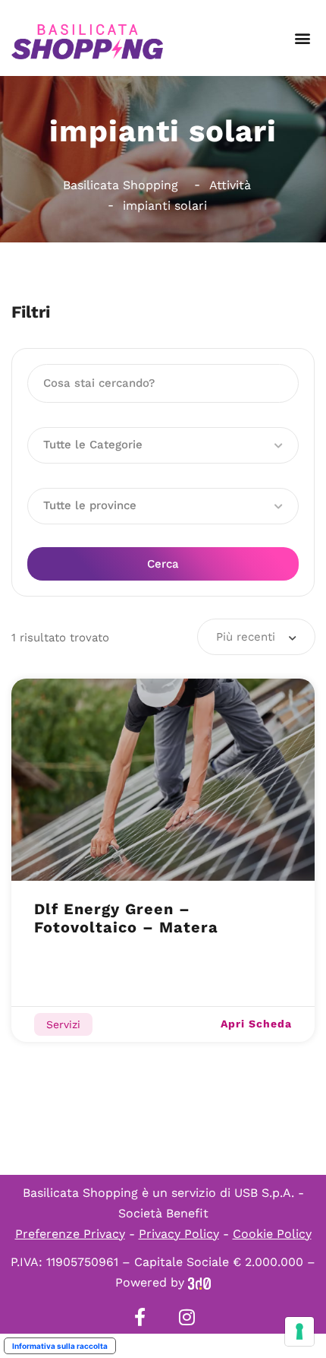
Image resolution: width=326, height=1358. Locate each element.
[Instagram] (186, 1317)
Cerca (163, 564)
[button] (302, 38)
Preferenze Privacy (70, 1234)
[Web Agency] (199, 1282)
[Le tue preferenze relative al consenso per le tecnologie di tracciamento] (299, 1331)
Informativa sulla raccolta (60, 1345)
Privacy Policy (179, 1234)
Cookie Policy (272, 1234)
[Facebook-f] (139, 1317)
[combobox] (256, 637)
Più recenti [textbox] (245, 637)
